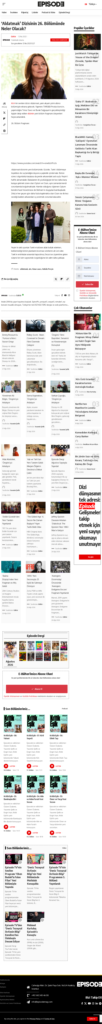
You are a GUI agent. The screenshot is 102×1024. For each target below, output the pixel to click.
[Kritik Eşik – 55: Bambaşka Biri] (13, 784)
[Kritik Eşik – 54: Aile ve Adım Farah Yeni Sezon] (36, 784)
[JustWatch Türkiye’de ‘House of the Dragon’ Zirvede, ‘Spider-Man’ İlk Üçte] (87, 42)
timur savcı (36, 269)
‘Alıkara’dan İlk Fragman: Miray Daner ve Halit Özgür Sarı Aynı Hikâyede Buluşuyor (87, 341)
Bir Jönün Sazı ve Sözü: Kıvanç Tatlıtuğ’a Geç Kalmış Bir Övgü (87, 460)
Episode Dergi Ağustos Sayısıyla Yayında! (59, 462)
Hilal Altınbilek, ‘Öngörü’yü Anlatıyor (8, 462)
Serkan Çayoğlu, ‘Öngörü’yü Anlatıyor (58, 399)
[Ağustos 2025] (63, 656)
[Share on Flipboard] (4, 119)
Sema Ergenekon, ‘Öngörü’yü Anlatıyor (35, 399)
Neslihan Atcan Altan (90, 444)
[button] (92, 1019)
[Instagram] (69, 295)
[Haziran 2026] (30, 645)
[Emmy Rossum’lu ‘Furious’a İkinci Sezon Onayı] (11, 326)
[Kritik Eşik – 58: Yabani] (13, 724)
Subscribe (89, 284)
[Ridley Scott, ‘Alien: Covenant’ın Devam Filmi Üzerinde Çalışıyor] (36, 326)
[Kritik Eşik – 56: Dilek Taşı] (59, 724)
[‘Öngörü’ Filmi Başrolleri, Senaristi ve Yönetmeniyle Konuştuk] (60, 326)
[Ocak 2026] (39, 656)
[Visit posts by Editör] (4, 295)
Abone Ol (38, 689)
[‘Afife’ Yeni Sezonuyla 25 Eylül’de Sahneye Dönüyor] (36, 567)
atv (30, 269)
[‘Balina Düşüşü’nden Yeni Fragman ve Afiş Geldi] (11, 567)
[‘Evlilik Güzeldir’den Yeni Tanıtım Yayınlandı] (11, 508)
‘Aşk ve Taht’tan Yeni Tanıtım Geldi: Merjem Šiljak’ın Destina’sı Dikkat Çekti (35, 466)
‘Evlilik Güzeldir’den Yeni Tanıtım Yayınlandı (11, 520)
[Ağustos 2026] (10, 649)
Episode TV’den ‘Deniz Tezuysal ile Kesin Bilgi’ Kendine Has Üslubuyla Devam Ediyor (13, 933)
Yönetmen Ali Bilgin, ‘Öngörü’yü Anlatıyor (10, 399)
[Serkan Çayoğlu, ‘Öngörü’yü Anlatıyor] (60, 387)
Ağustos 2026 (10, 663)
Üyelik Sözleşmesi (12, 696)
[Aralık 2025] (47, 656)
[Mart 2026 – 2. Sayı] (63, 645)
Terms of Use (49, 1019)
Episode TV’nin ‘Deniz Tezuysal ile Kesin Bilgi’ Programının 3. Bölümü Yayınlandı (57, 875)
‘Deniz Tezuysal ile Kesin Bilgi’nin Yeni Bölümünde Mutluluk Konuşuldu (35, 875)
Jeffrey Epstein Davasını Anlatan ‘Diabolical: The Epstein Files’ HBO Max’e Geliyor (59, 523)
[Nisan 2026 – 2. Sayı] (47, 645)
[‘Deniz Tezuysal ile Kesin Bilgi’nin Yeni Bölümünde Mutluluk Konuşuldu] (35, 859)
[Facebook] (62, 295)
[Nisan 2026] (55, 645)
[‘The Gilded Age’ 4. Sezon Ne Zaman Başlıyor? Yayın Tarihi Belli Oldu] (36, 508)
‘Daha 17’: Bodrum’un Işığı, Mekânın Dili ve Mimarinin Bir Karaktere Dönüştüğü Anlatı (86, 109)
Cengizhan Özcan (89, 125)
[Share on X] (4, 113)
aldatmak (24, 269)
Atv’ (13, 103)
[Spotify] (100, 1003)
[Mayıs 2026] (39, 645)
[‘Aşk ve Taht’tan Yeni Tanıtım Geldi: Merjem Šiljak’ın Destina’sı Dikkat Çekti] (36, 450)
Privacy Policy (35, 1019)
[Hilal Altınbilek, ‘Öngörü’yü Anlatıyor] (11, 450)
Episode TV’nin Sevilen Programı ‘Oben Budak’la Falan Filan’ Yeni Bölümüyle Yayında (13, 877)
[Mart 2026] (22, 656)
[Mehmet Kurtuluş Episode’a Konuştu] (35, 917)
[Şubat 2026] (30, 656)
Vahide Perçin (47, 269)
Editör (13, 36)
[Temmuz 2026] (22, 645)
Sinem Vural (91, 213)
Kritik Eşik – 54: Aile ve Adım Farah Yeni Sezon (35, 799)
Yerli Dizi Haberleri (59, 40)
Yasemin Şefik (64, 369)
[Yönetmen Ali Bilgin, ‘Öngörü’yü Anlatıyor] (11, 387)
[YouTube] (65, 295)
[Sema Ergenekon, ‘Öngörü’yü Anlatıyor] (36, 387)
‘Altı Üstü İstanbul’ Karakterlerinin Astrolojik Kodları (85, 383)
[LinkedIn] (96, 1003)
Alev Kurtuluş (91, 392)
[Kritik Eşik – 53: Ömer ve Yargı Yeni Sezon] (59, 784)
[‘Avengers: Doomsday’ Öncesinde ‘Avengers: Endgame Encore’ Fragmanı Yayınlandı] (60, 567)
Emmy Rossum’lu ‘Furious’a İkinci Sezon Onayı (10, 338)
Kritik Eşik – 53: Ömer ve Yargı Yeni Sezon (58, 799)
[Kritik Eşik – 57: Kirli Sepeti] (36, 724)
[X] (85, 1003)
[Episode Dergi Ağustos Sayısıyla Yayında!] (60, 450)
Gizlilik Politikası (29, 696)
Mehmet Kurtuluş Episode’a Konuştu (32, 929)
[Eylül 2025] (55, 656)
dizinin (31, 113)
